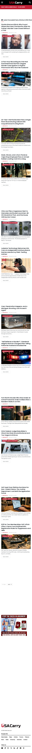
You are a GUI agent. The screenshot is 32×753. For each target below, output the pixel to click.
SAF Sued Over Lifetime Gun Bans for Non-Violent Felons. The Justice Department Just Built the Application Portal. (15, 490)
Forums (21, 737)
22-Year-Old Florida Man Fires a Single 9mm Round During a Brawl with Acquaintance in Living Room (16, 122)
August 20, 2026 (12, 161)
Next (9, 584)
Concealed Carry (7, 316)
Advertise (19, 739)
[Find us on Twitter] (11, 748)
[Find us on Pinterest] (20, 748)
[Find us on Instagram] (8, 748)
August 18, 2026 (12, 437)
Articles (16, 737)
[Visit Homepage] (16, 2)
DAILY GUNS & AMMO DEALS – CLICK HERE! (13, 7)
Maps (10, 737)
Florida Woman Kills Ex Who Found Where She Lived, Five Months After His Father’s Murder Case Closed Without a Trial (15, 27)
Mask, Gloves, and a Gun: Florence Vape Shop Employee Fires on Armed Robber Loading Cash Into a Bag (15, 157)
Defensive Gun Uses (8, 36)
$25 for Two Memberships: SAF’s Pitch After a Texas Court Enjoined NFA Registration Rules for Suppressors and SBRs (16, 527)
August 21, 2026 (12, 32)
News (4, 260)
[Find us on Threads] (23, 748)
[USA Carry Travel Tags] (14, 625)
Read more (6, 57)
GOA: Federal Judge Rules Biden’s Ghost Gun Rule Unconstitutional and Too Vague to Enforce (15, 433)
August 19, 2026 (12, 312)
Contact (25, 739)
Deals (7, 739)
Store (2, 739)
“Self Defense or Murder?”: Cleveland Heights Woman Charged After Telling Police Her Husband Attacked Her (15, 344)
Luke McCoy (5, 32)
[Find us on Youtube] (2, 748)
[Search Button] (30, 2)
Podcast (27, 737)
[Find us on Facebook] (5, 748)
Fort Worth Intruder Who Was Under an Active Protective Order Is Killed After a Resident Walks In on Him (16, 400)
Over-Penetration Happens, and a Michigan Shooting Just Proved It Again (14, 308)
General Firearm (7, 536)
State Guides (4, 737)
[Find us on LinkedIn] (14, 748)
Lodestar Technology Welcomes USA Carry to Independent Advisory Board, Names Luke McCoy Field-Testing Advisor (15, 251)
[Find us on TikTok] (17, 748)
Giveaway (12, 739)
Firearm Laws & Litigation (10, 223)
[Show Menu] (2, 2)
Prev (4, 584)
